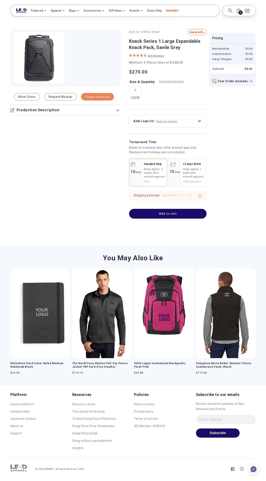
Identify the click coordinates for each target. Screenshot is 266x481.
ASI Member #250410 (149, 426)
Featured (37, 10)
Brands (134, 10)
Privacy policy (143, 411)
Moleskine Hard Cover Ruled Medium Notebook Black (37, 365)
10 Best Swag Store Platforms (94, 418)
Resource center (84, 404)
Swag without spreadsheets (92, 440)
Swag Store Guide (85, 433)
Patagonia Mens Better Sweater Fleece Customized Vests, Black (224, 365)
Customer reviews (23, 418)
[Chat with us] (253, 469)
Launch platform (22, 404)
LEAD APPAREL (45, 469)
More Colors (27, 96)
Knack (156, 32)
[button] (172, 10)
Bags (72, 10)
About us (16, 426)
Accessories (92, 10)
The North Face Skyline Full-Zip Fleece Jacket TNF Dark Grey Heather (100, 365)
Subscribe (218, 433)
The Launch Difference (88, 411)
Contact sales (20, 411)
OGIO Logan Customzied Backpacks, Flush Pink (160, 365)
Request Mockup (60, 96)
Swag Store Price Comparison (93, 426)
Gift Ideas (115, 10)
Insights (78, 448)
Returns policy (144, 404)
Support (16, 433)
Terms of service (146, 418)
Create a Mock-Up (97, 96)
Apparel (56, 10)
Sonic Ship (154, 10)
